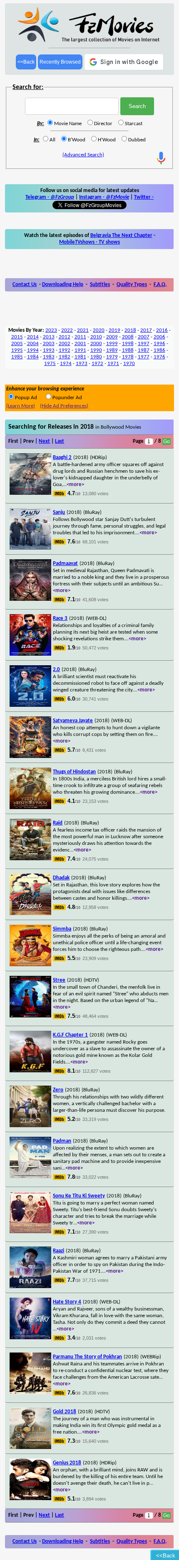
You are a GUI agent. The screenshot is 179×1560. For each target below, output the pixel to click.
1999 (112, 343)
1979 (112, 357)
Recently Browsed (60, 62)
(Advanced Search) (83, 155)
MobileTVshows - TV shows (89, 242)
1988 (128, 350)
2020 (98, 330)
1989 (112, 350)
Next (44, 441)
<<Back (26, 62)
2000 (96, 343)
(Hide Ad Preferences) (64, 406)
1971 (113, 363)
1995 (17, 350)
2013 (49, 337)
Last (59, 441)
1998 (128, 343)
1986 (159, 350)
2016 (162, 330)
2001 (80, 343)
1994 (33, 350)
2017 (146, 330)
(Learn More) (20, 406)
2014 (33, 337)
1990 (96, 350)
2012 (64, 337)
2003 (49, 343)
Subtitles (100, 284)
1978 (128, 357)
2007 (143, 337)
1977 (143, 357)
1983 (49, 357)
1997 (143, 343)
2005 (17, 343)
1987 (143, 350)
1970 (129, 363)
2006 (159, 337)
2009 (112, 337)
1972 (97, 363)
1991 (80, 350)
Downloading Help (62, 284)
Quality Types (132, 284)
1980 (96, 357)
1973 (81, 363)
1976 (159, 357)
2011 (80, 337)
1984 (33, 357)
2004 (33, 343)
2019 (114, 330)
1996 (159, 343)
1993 (49, 350)
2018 (130, 330)
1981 (80, 357)
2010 (96, 337)
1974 (66, 363)
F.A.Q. (160, 284)
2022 (67, 330)
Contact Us (24, 284)
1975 (50, 363)
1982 (64, 357)
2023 (51, 330)
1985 (17, 357)
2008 (128, 337)
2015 (17, 337)
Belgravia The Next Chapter (121, 235)
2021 (83, 330)
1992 (64, 350)
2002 (64, 343)
